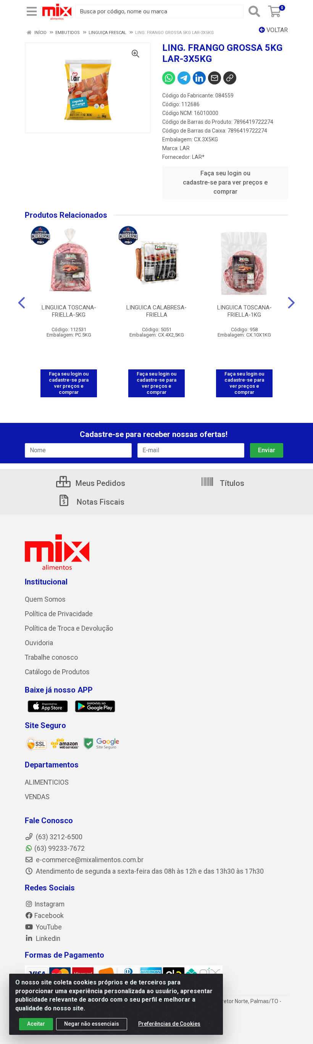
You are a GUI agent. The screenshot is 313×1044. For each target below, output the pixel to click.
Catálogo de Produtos (57, 672)
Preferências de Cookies (169, 1024)
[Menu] (32, 11)
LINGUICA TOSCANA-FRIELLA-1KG (244, 311)
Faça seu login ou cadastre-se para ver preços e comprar (225, 182)
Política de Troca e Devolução (69, 628)
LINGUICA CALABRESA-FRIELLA (156, 311)
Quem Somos (45, 599)
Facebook (49, 915)
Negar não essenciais (91, 1024)
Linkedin (47, 938)
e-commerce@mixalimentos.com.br (89, 860)
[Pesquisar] (254, 11)
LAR (185, 148)
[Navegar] (21, 302)
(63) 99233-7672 (59, 848)
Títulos (231, 483)
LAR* (198, 157)
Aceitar (36, 1024)
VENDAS (37, 797)
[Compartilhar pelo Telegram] (183, 77)
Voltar (276, 30)
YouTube (48, 927)
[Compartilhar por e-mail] (214, 77)
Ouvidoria (39, 643)
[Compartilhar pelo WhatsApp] (168, 77)
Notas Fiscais (99, 502)
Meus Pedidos (99, 483)
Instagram (49, 904)
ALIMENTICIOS (47, 782)
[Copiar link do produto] (229, 77)
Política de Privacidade (59, 614)
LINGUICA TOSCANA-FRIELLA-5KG (69, 311)
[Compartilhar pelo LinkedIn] (199, 77)
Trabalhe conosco (51, 657)
